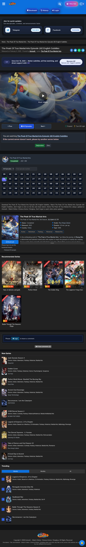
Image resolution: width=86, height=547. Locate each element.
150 (27, 188)
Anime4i (33, 51)
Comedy (19, 413)
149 (33, 188)
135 (33, 193)
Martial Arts (59, 232)
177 (33, 179)
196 (4, 174)
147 (45, 188)
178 (27, 179)
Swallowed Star (17, 497)
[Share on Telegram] (83, 50)
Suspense (46, 371)
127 (80, 193)
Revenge (68, 424)
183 (80, 174)
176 (39, 179)
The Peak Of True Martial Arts (51, 51)
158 (62, 183)
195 (10, 174)
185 (68, 174)
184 (74, 174)
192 (27, 174)
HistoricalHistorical (34, 413)
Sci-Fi (43, 499)
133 (45, 193)
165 (21, 183)
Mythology (62, 424)
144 (62, 188)
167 (10, 183)
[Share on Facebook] (72, 50)
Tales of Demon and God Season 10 (21, 443)
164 (27, 183)
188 (51, 174)
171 (68, 179)
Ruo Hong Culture (64, 223)
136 (27, 193)
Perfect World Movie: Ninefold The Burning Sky (24, 379)
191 (33, 174)
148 (39, 188)
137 (21, 193)
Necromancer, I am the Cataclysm (20, 400)
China (29, 228)
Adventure (31, 232)
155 (80, 183)
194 (16, 174)
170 (74, 179)
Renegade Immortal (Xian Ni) (22, 487)
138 (16, 193)
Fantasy (40, 232)
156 (74, 183)
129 (68, 193)
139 (10, 193)
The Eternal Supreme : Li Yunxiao (20, 432)
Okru (48, 145)
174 (51, 179)
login (16, 338)
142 (74, 188)
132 (51, 193)
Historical (49, 232)
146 (51, 188)
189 (45, 174)
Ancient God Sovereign (16, 390)
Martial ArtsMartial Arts (47, 413)
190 (39, 174)
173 (57, 179)
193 (21, 174)
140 (4, 193)
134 (39, 193)
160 (51, 183)
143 (68, 188)
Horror (31, 371)
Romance (52, 445)
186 (62, 174)
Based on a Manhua (23, 424)
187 (57, 174)
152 (16, 188)
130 (62, 193)
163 (33, 183)
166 (16, 183)
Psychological (38, 371)
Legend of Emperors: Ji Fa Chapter (20, 422)
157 (68, 183)
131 (57, 193)
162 (39, 183)
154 (4, 188)
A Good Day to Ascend (16, 454)
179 (21, 179)
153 (10, 188)
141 (80, 188)
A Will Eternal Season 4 (16, 411)
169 (80, 179)
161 (45, 183)
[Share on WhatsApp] (79, 50)
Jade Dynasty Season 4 (16, 358)
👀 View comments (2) (43, 346)
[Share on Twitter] (76, 50)
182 (4, 179)
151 (21, 188)
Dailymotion (40, 145)
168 (4, 183)
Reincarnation (47, 435)
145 (57, 188)
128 (74, 193)
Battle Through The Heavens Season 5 (26, 507)
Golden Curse (13, 369)
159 (57, 183)
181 (10, 179)
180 (16, 179)
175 (45, 179)
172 (62, 179)
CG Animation (34, 424)
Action (23, 232)
